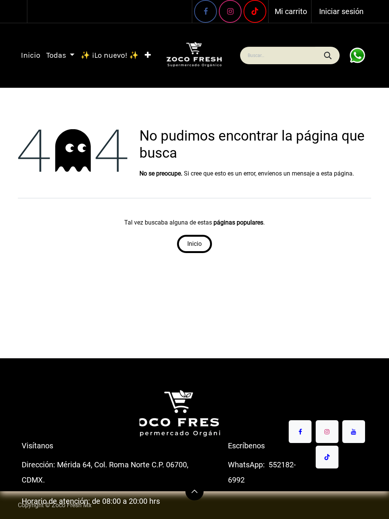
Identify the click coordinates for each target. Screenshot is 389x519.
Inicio (194, 243)
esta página (337, 173)
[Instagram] (230, 11)
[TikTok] (327, 457)
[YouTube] (255, 11)
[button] (194, 491)
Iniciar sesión (341, 11)
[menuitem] (30, 55)
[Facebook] (205, 11)
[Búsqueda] (327, 55)
